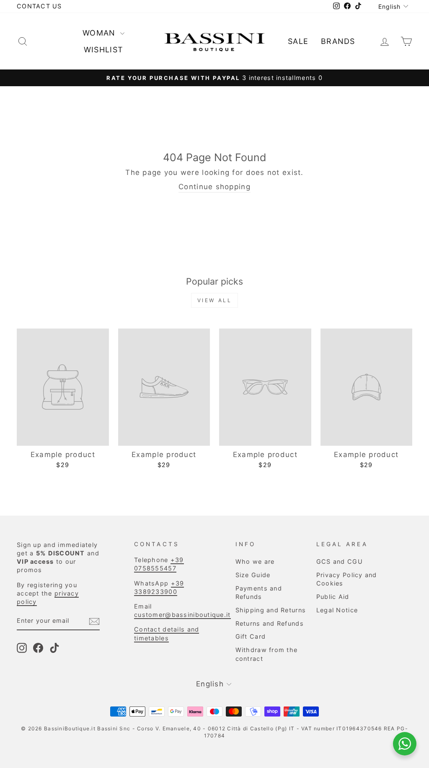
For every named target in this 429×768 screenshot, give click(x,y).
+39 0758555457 (159, 564)
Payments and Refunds (258, 592)
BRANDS (338, 41)
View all (214, 300)
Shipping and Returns (270, 610)
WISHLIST (103, 49)
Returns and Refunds (269, 623)
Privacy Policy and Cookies (346, 579)
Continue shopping (214, 186)
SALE (298, 41)
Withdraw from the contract (266, 654)
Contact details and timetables (166, 633)
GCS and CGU (339, 561)
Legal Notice (337, 610)
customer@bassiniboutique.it (182, 614)
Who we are (255, 561)
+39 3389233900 (159, 587)
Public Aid (332, 596)
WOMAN (100, 32)
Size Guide (253, 574)
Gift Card (250, 636)
